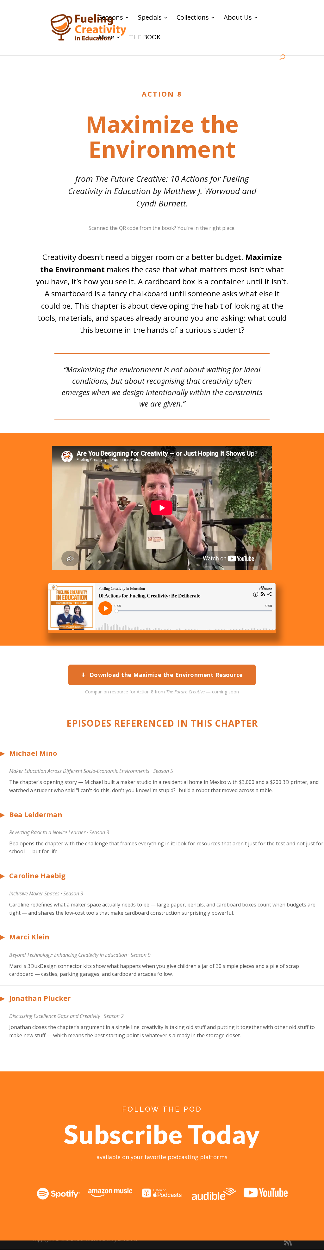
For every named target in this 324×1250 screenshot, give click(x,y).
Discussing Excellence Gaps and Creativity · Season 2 (66, 1016)
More (106, 38)
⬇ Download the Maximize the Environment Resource (162, 675)
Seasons (110, 18)
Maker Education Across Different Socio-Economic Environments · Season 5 (91, 770)
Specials (150, 18)
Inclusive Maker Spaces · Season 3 (46, 893)
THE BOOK (144, 38)
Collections (193, 18)
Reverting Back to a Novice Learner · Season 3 (59, 832)
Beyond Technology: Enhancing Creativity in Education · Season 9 (80, 954)
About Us (238, 18)
